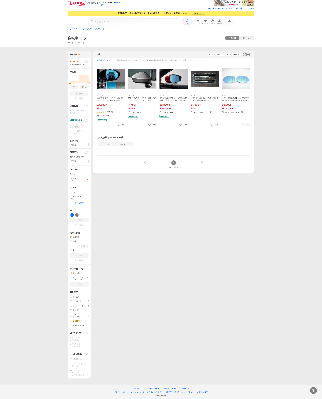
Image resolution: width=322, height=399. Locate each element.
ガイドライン (159, 392)
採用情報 (176, 392)
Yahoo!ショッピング (139, 388)
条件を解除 (79, 203)
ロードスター (101, 95)
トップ (70, 29)
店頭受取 (74, 152)
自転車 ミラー (79, 38)
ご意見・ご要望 (202, 392)
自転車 (97, 29)
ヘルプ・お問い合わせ (188, 392)
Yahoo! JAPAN (214, 8)
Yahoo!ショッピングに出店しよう (234, 8)
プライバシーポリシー (121, 392)
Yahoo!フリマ (186, 388)
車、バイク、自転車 (84, 29)
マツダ (161, 95)
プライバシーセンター (138, 392)
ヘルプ (251, 8)
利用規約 (150, 392)
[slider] (70, 83)
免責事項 (169, 392)
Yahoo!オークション (170, 388)
